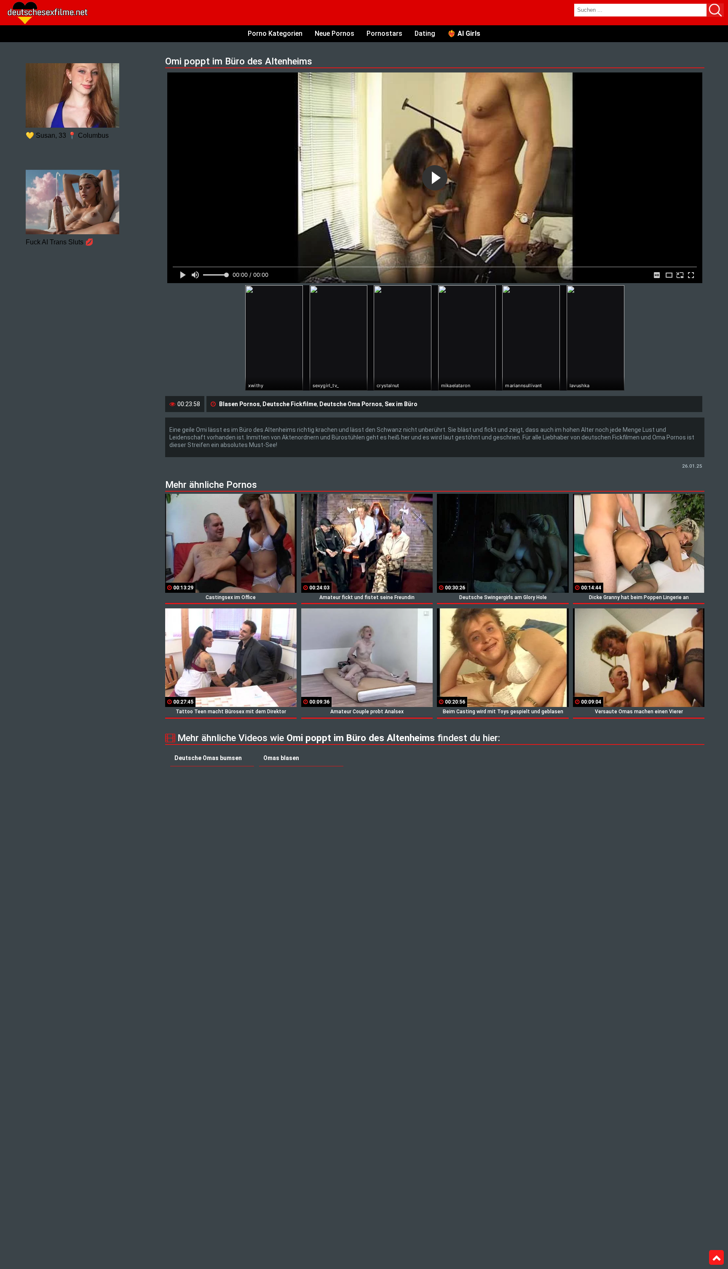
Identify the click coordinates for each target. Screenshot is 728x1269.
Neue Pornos (334, 33)
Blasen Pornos (239, 404)
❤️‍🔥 (463, 33)
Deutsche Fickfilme (289, 404)
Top (716, 1258)
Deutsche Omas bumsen (208, 758)
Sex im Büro (401, 404)
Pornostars (384, 33)
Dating (425, 33)
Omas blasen (281, 758)
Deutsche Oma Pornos (350, 404)
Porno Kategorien (275, 33)
